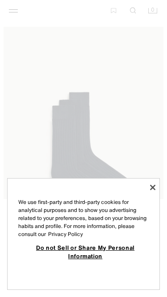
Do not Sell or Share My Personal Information (85, 251)
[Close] (152, 187)
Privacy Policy (65, 234)
